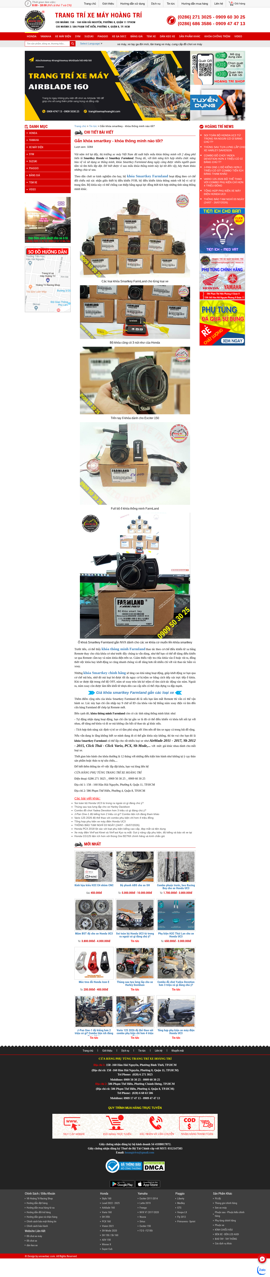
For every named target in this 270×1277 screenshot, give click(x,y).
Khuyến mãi (178, 1050)
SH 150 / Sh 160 (110, 1235)
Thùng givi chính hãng (226, 1203)
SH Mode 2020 (109, 1230)
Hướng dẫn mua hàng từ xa (41, 1207)
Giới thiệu (108, 3)
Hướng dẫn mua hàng (194, 3)
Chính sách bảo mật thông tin (41, 1221)
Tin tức (171, 3)
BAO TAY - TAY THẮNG (226, 1238)
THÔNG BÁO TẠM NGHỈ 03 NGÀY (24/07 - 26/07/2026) (107, 825)
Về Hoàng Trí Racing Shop (40, 1198)
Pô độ (218, 1198)
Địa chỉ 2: (101, 1083)
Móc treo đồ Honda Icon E (94, 982)
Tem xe (151, 36)
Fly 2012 (181, 1216)
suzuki (88, 36)
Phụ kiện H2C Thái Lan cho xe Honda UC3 (176, 935)
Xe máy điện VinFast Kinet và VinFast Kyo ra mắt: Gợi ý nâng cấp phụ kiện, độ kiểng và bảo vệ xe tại (133, 832)
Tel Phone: (125, 1074)
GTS (179, 1207)
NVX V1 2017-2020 (149, 1212)
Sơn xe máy (221, 1207)
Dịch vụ (155, 3)
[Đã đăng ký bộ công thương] (124, 1165)
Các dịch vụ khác (223, 1243)
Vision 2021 (108, 1226)
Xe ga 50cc (119, 36)
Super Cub (107, 1248)
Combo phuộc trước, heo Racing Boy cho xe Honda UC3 (176, 886)
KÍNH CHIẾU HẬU (224, 1229)
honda (31, 36)
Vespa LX (182, 1212)
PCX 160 (106, 1221)
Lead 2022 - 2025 (111, 1203)
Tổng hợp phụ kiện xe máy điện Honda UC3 (100, 821)
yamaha (45, 36)
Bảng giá (136, 36)
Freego (143, 1207)
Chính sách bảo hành (37, 1226)
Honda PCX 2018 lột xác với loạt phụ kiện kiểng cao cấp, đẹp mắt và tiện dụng (120, 828)
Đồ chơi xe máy (34, 1236)
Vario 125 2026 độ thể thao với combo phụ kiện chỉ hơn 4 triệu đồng (114, 817)
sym (77, 36)
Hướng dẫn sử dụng (132, 3)
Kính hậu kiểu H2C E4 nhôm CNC (94, 885)
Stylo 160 (106, 1198)
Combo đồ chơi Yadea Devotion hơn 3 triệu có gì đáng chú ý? (110, 810)
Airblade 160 (108, 1207)
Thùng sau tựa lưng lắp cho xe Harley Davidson (102, 806)
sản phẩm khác (189, 36)
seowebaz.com (46, 1256)
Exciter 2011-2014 (149, 1198)
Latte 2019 (145, 1203)
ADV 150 (106, 1239)
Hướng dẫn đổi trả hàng (39, 1212)
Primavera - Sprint (186, 1221)
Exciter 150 (145, 1226)
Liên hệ (218, 3)
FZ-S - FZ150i (146, 1230)
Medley (181, 1203)
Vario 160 (107, 1212)
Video (238, 36)
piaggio (103, 36)
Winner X (106, 1244)
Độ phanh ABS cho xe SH (135, 885)
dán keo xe (167, 36)
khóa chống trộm (217, 36)
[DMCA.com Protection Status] (153, 1165)
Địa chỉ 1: (99, 1064)
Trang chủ (90, 3)
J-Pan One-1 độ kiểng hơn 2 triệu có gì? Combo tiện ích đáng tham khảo (116, 814)
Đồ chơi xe (32, 1240)
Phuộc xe (219, 1225)
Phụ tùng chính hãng (225, 1220)
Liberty (180, 1198)
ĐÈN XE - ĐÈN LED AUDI (227, 1234)
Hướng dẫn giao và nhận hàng (42, 1216)
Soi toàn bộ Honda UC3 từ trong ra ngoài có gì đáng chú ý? (109, 803)
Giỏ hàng (240, 3)
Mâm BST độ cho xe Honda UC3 (94, 933)
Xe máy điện (63, 36)
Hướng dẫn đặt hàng (37, 1203)
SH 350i (106, 1216)
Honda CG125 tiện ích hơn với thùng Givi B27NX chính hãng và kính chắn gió (119, 836)
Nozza (143, 1216)
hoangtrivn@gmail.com (139, 1152)
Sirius (142, 1221)
